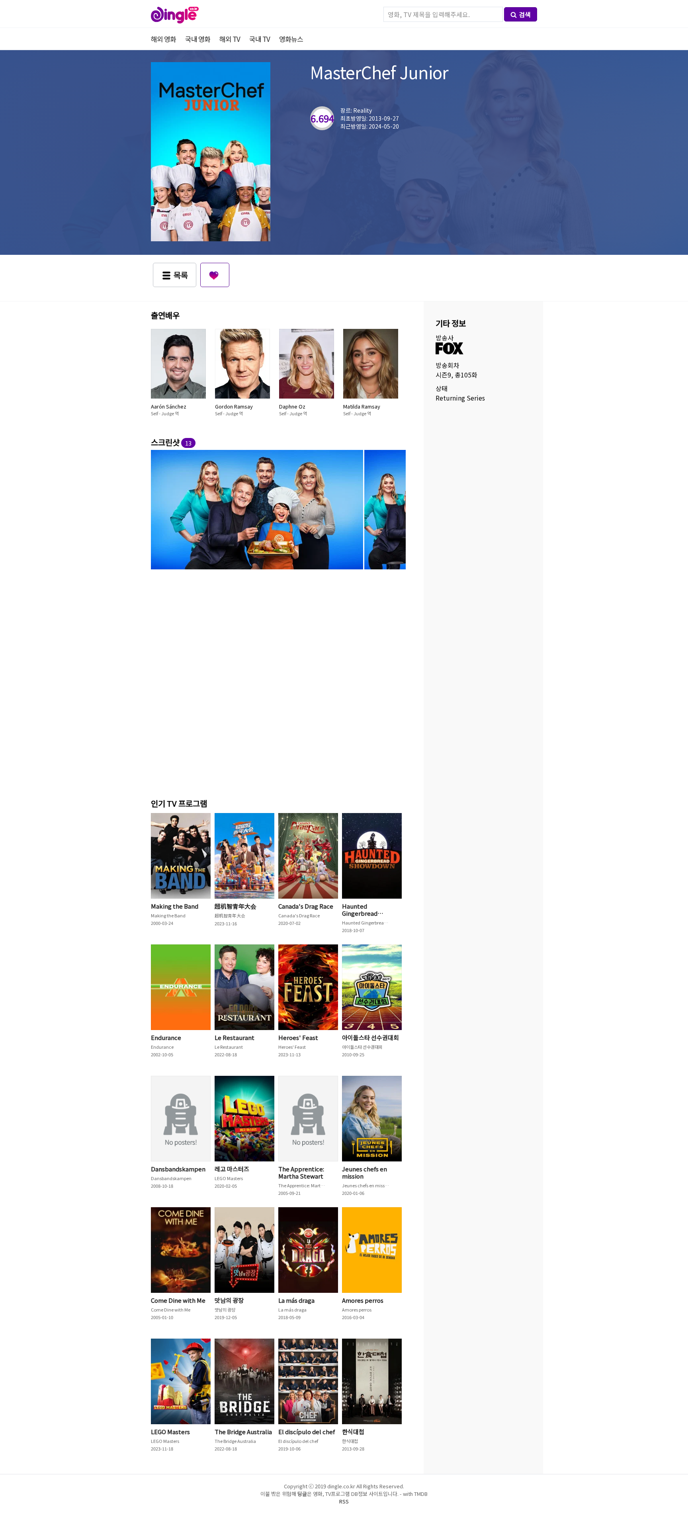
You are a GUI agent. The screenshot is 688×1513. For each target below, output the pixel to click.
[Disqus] (278, 682)
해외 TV (229, 39)
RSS (344, 1501)
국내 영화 (197, 39)
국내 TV (259, 39)
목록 (181, 275)
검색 (525, 14)
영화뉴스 (291, 39)
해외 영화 (163, 39)
